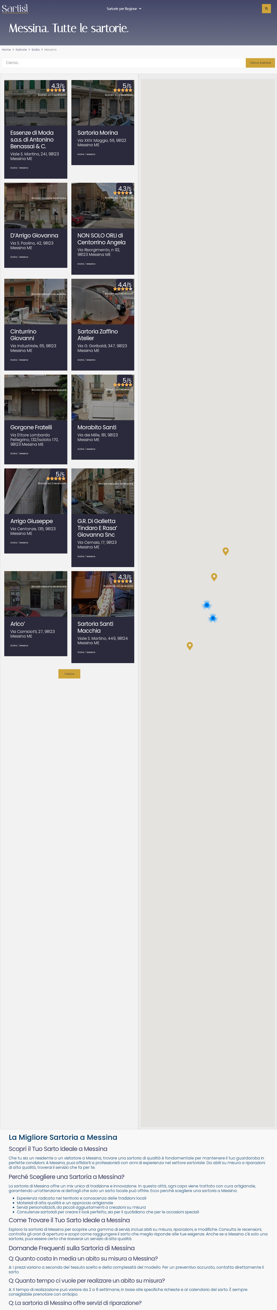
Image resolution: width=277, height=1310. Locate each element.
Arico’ (17, 624)
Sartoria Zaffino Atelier (97, 335)
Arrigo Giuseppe (31, 521)
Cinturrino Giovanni (23, 335)
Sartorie (21, 50)
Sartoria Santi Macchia (95, 627)
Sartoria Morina (97, 133)
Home (6, 50)
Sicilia (36, 50)
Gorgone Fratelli (31, 427)
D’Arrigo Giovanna (34, 235)
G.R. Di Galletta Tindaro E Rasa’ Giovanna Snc (97, 528)
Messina (23, 167)
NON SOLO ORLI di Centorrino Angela (101, 239)
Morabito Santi (96, 427)
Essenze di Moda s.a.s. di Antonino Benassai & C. (32, 139)
